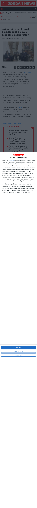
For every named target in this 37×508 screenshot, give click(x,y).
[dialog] (18, 330)
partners (11, 160)
